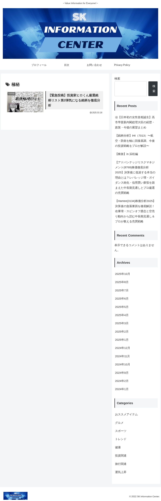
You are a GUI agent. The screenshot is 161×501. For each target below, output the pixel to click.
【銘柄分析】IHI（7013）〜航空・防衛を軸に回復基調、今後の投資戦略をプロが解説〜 (135, 140)
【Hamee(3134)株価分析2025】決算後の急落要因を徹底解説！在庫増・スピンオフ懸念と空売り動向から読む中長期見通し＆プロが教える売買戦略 (135, 211)
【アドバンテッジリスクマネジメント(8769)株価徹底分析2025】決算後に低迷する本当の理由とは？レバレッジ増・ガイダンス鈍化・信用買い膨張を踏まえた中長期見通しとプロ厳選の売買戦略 (135, 177)
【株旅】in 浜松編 (128, 154)
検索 (117, 78)
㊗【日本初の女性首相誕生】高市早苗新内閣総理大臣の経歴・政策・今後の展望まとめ (135, 122)
